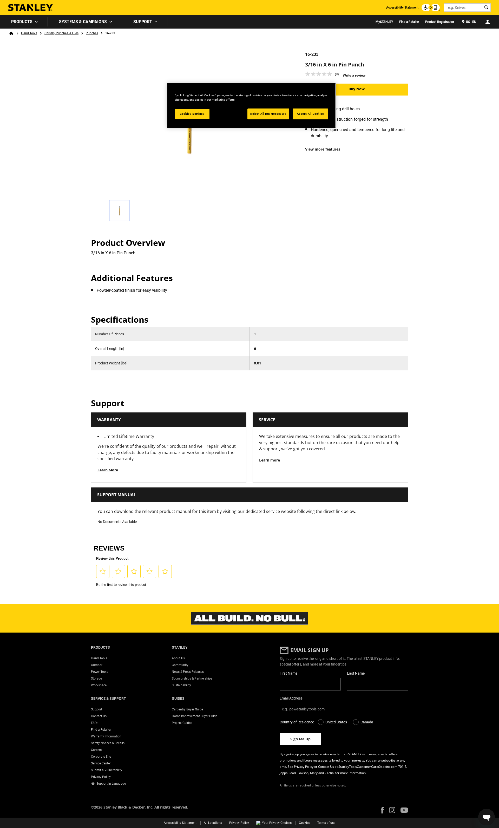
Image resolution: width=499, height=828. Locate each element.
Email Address (291, 698)
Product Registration (439, 22)
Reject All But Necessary (268, 114)
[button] (382, 810)
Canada (366, 722)
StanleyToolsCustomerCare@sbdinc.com (367, 766)
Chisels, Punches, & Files (61, 33)
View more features (322, 149)
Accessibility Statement (402, 7)
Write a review (354, 75)
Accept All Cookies (310, 114)
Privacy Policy (303, 766)
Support (142, 21)
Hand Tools (29, 33)
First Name (288, 673)
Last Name (356, 673)
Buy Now (357, 88)
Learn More (107, 469)
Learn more (269, 460)
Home (11, 33)
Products (21, 21)
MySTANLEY (384, 22)
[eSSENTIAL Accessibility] (431, 7)
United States (336, 722)
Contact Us (326, 766)
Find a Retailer (409, 22)
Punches (92, 33)
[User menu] (487, 21)
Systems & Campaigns (83, 21)
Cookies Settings (192, 114)
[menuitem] (24, 22)
